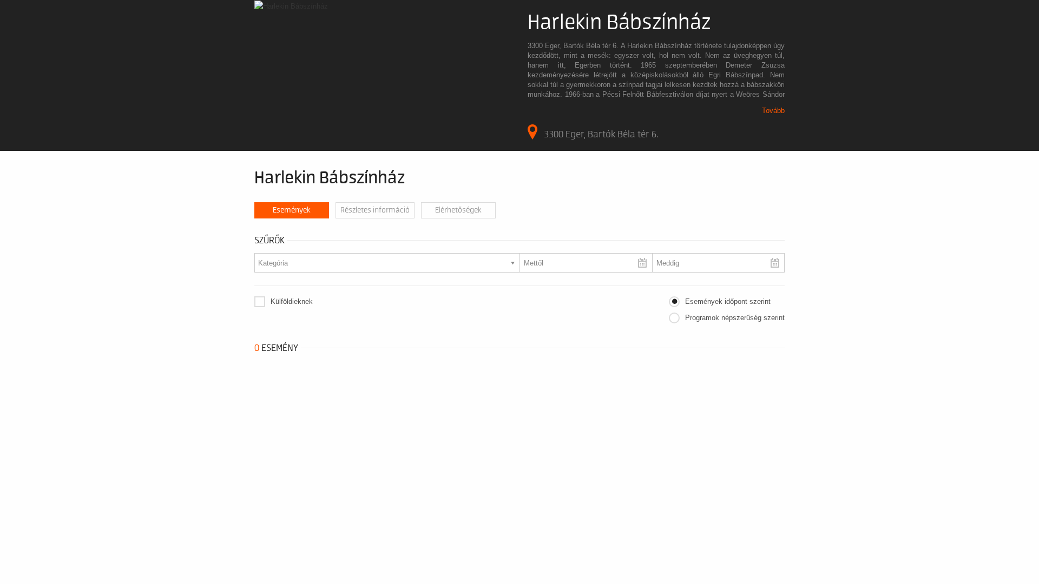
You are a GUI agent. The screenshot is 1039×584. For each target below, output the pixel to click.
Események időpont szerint (728, 301)
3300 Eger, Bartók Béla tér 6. (601, 134)
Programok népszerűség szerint (735, 318)
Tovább (773, 111)
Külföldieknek (292, 301)
